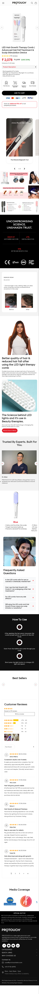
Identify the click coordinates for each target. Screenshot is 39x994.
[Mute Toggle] (30, 121)
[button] (6, 56)
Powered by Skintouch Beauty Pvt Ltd (27, 980)
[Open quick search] (32, 3)
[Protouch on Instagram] (9, 946)
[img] (14, 754)
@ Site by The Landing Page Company (12, 982)
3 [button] (19, 873)
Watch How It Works (9, 430)
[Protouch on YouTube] (13, 946)
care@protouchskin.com (13, 962)
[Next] (37, 27)
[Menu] (3, 3)
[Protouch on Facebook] (4, 946)
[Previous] (1, 27)
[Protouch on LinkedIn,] (18, 946)
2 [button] (15, 873)
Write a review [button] (19, 714)
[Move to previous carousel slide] (2, 463)
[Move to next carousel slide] (36, 463)
